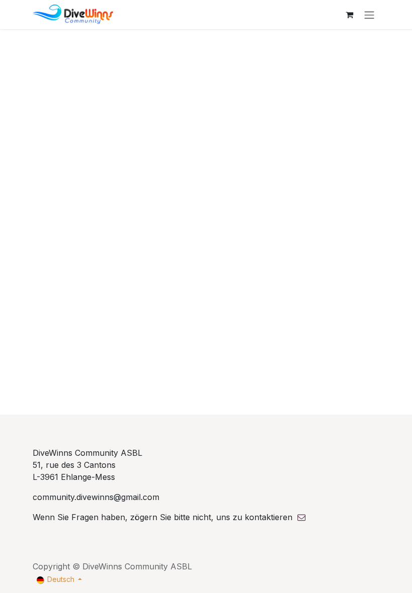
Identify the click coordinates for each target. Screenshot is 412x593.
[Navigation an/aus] (369, 14)
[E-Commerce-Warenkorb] (349, 15)
